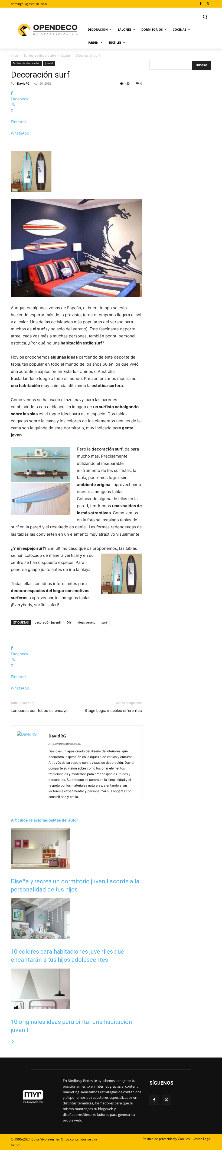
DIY (69, 622)
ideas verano (86, 622)
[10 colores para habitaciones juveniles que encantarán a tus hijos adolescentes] (40, 937)
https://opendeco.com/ (64, 744)
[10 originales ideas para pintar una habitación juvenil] (40, 1007)
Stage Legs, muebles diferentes (113, 710)
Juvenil (66, 55)
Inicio (15, 55)
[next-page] (13, 1041)
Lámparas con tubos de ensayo (39, 710)
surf (104, 622)
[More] (76, 142)
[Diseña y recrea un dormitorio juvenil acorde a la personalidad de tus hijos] (40, 867)
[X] (208, 4)
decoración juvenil (48, 622)
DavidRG (23, 83)
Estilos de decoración (40, 55)
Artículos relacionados (32, 820)
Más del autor (65, 820)
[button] (204, 16)
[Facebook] (200, 4)
